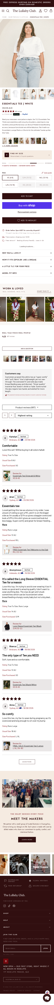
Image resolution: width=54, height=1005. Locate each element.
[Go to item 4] (28, 359)
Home (4, 17)
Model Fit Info (9, 273)
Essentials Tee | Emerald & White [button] (26, 476)
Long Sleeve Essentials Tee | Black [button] (27, 626)
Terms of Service (24, 991)
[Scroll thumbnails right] (48, 358)
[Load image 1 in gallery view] (27, 53)
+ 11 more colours (10, 146)
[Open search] (5, 415)
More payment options (27, 212)
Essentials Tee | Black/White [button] (24, 684)
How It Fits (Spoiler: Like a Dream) (19, 260)
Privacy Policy (9, 991)
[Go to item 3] (21, 359)
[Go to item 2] (14, 359)
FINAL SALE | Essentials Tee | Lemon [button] (28, 746)
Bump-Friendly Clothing (18, 17)
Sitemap (37, 991)
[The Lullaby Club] (24, 10)
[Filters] (11, 415)
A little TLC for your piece (15, 266)
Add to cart (27, 196)
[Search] (9, 11)
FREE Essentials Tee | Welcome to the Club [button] (30, 549)
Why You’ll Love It (11, 253)
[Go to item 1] (6, 359)
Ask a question (27, 348)
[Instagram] (4, 906)
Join (45, 948)
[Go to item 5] (35, 359)
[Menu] (3, 11)
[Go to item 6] (42, 359)
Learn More (27, 839)
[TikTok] (9, 906)
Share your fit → (44, 291)
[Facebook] (14, 906)
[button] (6, 476)
